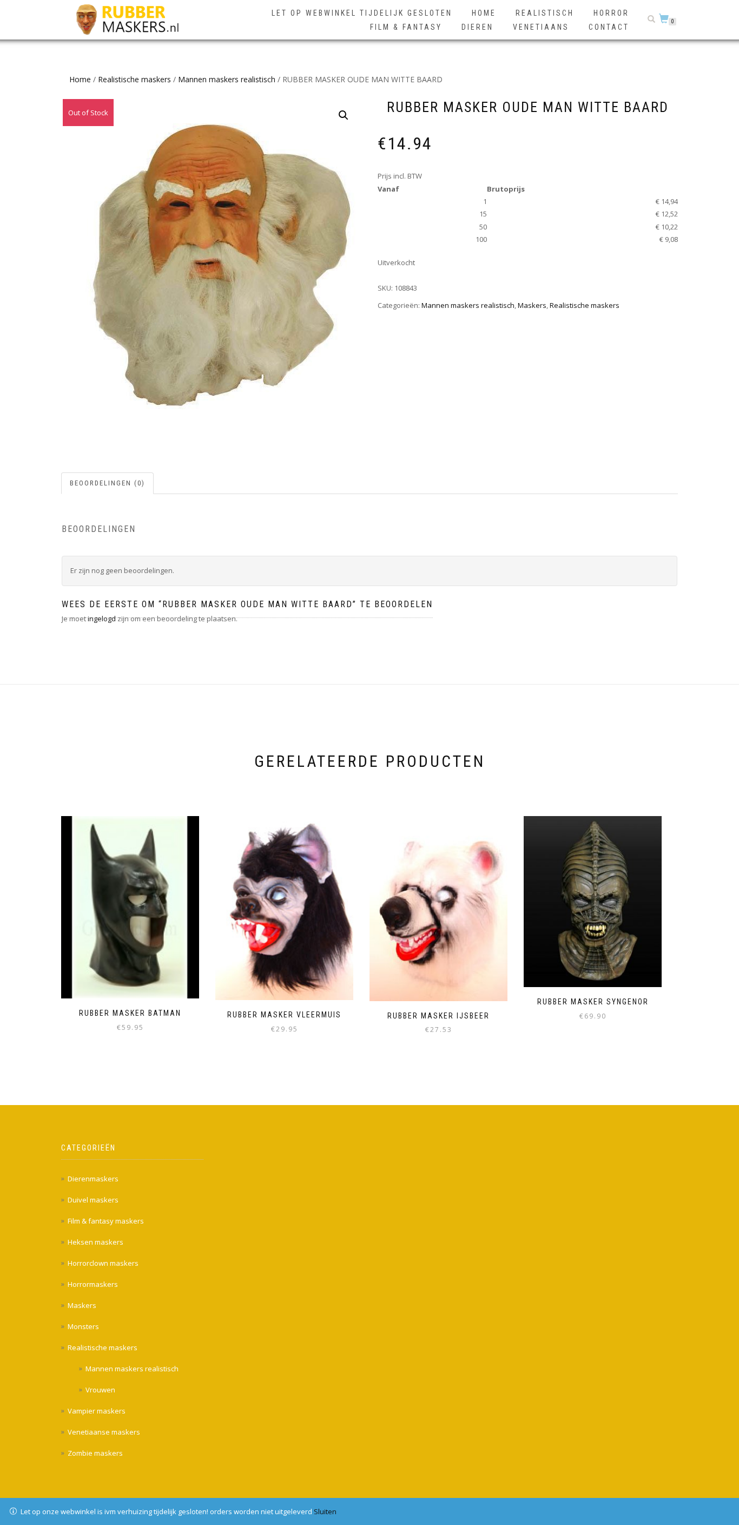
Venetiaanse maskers (104, 1432)
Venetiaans (541, 27)
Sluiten (325, 1511)
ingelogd (102, 618)
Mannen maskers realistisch (226, 79)
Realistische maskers (134, 79)
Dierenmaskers (93, 1179)
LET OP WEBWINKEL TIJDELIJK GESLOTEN (362, 13)
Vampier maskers (97, 1411)
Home (484, 13)
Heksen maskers (95, 1242)
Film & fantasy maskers (106, 1221)
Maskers (532, 305)
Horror (611, 13)
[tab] (108, 483)
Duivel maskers (93, 1200)
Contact (609, 27)
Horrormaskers (93, 1284)
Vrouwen (100, 1390)
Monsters (83, 1326)
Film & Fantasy (406, 27)
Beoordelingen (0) (107, 483)
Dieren (477, 27)
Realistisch (545, 13)
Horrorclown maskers (103, 1263)
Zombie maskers (95, 1453)
